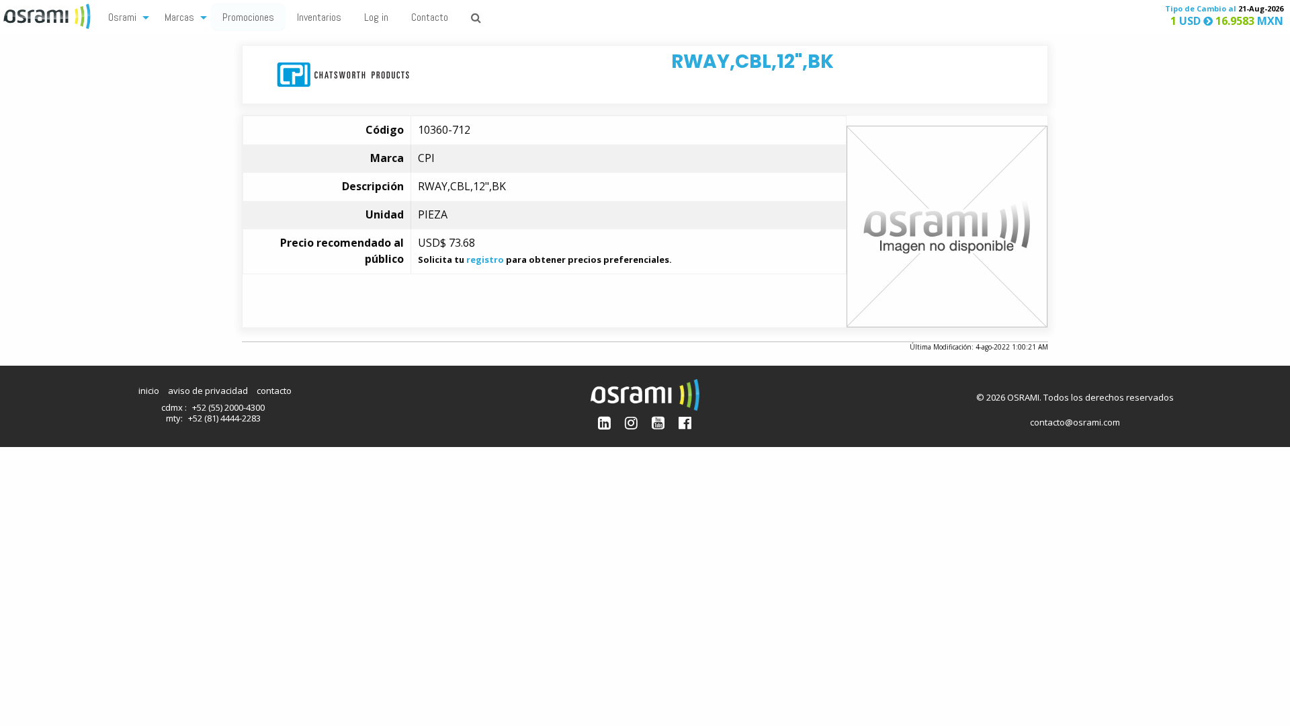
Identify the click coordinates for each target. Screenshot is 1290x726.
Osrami (122, 17)
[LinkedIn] (604, 422)
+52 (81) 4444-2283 (224, 418)
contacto (274, 391)
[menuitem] (125, 16)
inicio (148, 391)
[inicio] (48, 14)
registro (485, 259)
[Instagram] (631, 422)
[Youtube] (658, 422)
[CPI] (343, 73)
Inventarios (319, 17)
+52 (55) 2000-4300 (228, 407)
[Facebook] (685, 422)
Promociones (248, 17)
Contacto (429, 17)
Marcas (179, 17)
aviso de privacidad (208, 391)
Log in (376, 17)
